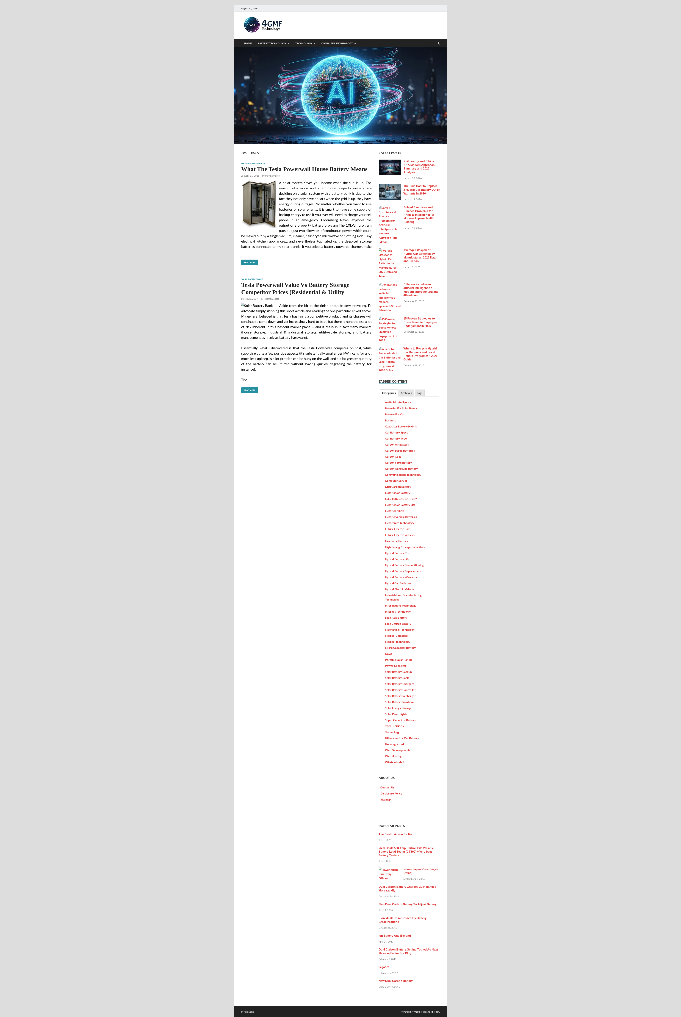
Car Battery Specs (396, 432)
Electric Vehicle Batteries (401, 516)
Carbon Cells (393, 456)
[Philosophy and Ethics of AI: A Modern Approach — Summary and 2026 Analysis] (390, 161)
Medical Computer (397, 635)
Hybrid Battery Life (397, 559)
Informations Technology (400, 605)
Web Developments (397, 750)
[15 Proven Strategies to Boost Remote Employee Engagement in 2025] (390, 319)
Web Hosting (393, 756)
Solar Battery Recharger (400, 696)
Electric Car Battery (397, 492)
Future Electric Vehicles (400, 535)
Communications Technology (403, 474)
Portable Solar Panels (398, 659)
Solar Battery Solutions (399, 702)
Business (390, 420)
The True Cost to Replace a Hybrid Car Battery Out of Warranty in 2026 (421, 190)
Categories (389, 392)
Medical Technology (397, 641)
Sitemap (385, 799)
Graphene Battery (396, 541)
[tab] (389, 393)
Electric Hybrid (394, 510)
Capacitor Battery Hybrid (401, 426)
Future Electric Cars (397, 528)
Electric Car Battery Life (400, 504)
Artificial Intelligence (398, 402)
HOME (248, 43)
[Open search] (438, 43)
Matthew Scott (272, 175)
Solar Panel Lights (396, 714)
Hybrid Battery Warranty (401, 577)
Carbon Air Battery (397, 444)
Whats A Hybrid (395, 762)
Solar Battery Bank (252, 279)
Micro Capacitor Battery (400, 647)
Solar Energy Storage (398, 708)
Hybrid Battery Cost (398, 553)
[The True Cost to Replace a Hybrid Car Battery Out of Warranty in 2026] (390, 186)
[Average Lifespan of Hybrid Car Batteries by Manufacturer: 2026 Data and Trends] (390, 250)
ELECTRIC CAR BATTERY (401, 498)
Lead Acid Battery (396, 617)
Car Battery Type (396, 438)
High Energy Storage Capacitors (405, 547)
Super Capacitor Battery (400, 720)
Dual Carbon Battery (398, 486)
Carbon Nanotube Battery (401, 468)
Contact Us (387, 787)
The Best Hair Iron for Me (395, 834)
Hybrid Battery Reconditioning (404, 565)
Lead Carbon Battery (398, 623)
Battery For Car (395, 414)
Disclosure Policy (391, 793)
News (388, 653)
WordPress (419, 1011)
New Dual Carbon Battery (396, 980)
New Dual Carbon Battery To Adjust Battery (408, 904)
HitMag (435, 1011)
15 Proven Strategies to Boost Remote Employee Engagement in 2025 (420, 322)
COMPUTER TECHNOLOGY (337, 43)
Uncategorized (394, 744)
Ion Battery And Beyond (395, 935)
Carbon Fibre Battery (398, 462)
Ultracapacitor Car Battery (402, 738)
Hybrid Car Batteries (398, 583)
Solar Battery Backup (253, 163)
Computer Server (396, 480)
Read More (248, 262)
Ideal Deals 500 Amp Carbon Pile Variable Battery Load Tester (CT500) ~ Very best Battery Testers (406, 852)
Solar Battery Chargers (399, 683)
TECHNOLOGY (303, 43)
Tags (419, 392)
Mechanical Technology (400, 629)
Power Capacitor (395, 665)
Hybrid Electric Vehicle (399, 589)
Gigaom (384, 967)
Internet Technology (398, 611)
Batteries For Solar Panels (401, 408)
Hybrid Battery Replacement (403, 571)
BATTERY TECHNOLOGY (272, 43)
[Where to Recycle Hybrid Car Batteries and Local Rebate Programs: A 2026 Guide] (390, 349)
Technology (392, 732)
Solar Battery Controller (400, 689)
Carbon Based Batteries (400, 450)
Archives (406, 392)
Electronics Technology (399, 522)
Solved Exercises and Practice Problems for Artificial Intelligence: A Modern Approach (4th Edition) (418, 215)
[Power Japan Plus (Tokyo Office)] (390, 869)
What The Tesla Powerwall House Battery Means (304, 169)
